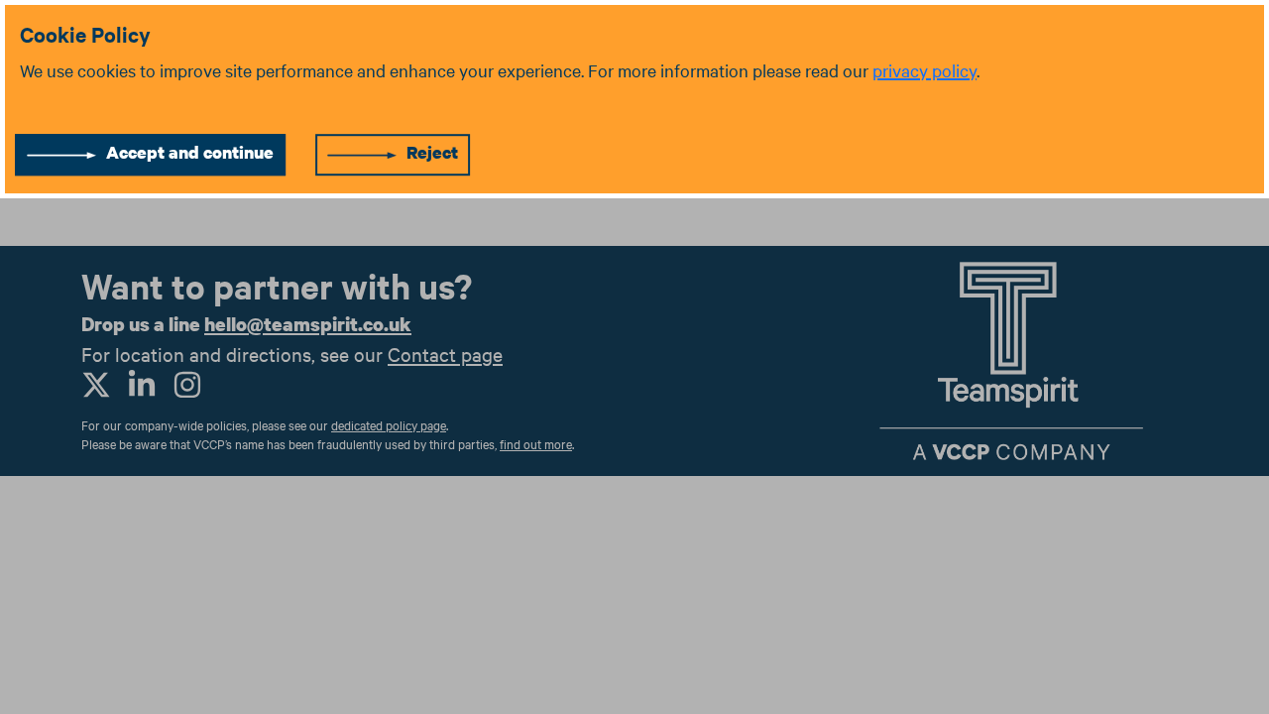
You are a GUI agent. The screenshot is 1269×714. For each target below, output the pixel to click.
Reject (432, 152)
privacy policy (924, 70)
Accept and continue (190, 152)
